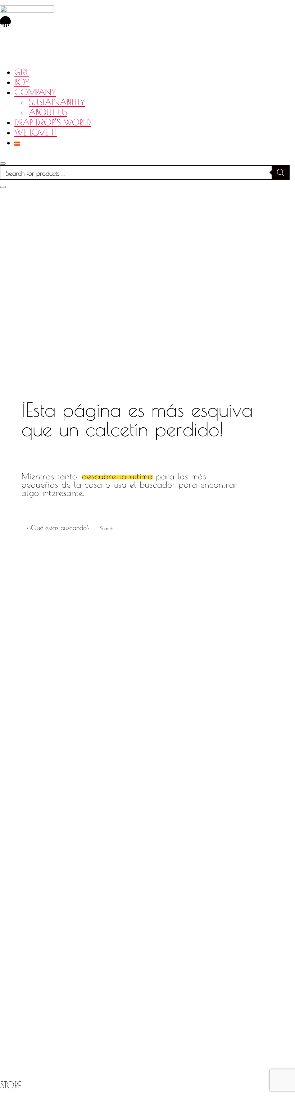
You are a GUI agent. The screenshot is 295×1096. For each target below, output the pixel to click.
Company (35, 92)
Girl (21, 72)
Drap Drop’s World (52, 122)
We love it (35, 132)
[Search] (281, 172)
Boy (22, 82)
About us (48, 112)
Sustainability (57, 102)
